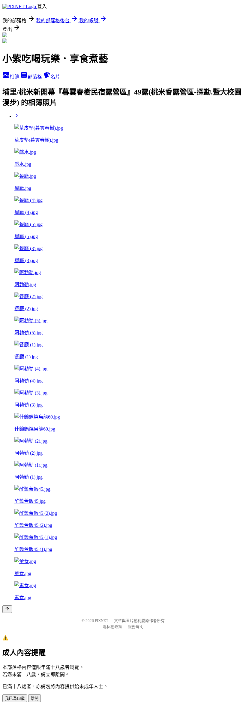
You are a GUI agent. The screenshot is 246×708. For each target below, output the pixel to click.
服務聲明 (135, 626)
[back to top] (7, 609)
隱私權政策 (112, 626)
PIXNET (101, 620)
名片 (55, 76)
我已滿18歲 (15, 698)
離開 (34, 698)
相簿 (15, 76)
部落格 (35, 76)
